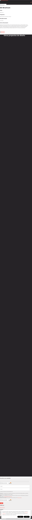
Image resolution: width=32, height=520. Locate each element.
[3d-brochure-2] (2, 31)
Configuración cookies (14, 516)
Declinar (27, 516)
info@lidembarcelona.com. (8, 496)
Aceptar (20, 516)
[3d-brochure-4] (2, 32)
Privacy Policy (20, 497)
